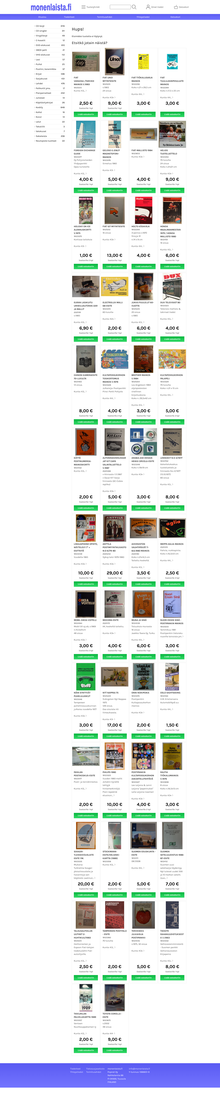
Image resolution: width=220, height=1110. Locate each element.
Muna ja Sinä (139, 620)
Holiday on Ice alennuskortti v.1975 (82, 229)
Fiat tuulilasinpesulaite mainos (172, 81)
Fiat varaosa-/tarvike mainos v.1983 (84, 81)
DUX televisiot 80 (170, 302)
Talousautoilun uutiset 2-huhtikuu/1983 (83, 934)
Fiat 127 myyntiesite (114, 226)
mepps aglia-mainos (171, 544)
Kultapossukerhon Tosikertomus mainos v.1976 (114, 378)
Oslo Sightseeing (170, 692)
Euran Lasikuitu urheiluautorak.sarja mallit (86, 305)
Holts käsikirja (141, 226)
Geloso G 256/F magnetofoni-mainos (111, 153)
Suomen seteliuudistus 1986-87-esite (172, 855)
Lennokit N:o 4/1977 (171, 458)
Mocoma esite (111, 620)
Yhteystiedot (143, 17)
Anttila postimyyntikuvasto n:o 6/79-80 (114, 547)
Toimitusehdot (104, 17)
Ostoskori (175, 17)
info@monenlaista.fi (139, 1068)
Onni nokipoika (140, 692)
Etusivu (42, 17)
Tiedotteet (69, 17)
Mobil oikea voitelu (85, 620)
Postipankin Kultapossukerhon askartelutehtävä (143, 775)
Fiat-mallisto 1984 (142, 150)
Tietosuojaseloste (95, 1068)
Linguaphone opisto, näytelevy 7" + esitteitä (86, 547)
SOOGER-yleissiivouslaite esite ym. (84, 855)
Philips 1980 (109, 772)
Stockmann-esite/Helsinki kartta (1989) (111, 855)
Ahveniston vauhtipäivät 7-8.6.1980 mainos (140, 547)
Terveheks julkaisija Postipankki (138, 934)
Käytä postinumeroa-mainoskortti (82, 461)
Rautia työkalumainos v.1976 (169, 775)
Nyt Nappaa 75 (110, 692)
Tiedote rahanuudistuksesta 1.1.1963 (172, 934)
